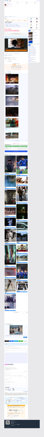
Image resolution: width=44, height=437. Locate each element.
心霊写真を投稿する (15, 151)
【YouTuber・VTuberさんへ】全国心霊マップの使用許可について (13, 25)
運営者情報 (12, 423)
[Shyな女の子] (10, 294)
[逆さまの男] (22, 186)
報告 (26, 378)
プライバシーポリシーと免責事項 (15, 424)
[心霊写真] (10, 0)
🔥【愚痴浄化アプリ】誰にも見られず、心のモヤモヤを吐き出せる (13, 26)
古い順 (9, 364)
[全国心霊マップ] (7, 0)
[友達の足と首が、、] (22, 233)
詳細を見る (10, 188)
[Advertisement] (22, 12)
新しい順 (6, 364)
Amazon (16, 411)
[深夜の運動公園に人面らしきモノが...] (22, 204)
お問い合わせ (12, 425)
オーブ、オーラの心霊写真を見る (21, 398)
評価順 (12, 364)
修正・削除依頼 (26, 391)
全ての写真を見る (16, 312)
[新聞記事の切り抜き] (10, 279)
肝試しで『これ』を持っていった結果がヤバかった (12, 30)
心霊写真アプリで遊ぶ (19, 400)
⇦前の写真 (6, 48)
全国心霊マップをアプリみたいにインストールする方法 (12, 24)
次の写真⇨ (25, 48)
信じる (16, 50)
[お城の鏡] (22, 244)
